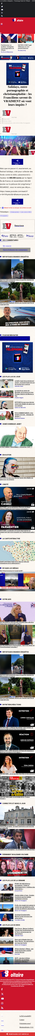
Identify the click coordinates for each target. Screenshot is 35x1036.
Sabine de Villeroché (20, 407)
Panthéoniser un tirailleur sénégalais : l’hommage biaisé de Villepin (7, 47)
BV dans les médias (10, 568)
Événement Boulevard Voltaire (15, 854)
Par (7, 52)
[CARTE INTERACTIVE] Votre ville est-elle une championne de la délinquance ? (14, 562)
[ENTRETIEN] (16, 728)
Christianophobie (7, 123)
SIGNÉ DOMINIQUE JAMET (11, 424)
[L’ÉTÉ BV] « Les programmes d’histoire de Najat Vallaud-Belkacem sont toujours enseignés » (15, 508)
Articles (5, 121)
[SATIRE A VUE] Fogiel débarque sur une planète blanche (25, 46)
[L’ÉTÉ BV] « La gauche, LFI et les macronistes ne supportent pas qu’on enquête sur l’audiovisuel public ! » (17, 532)
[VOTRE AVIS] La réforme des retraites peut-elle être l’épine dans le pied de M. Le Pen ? (17, 623)
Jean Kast (17, 954)
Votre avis (6, 599)
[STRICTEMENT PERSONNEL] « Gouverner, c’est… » (16, 447)
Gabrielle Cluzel (19, 386)
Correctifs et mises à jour (13, 803)
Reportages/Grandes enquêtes (15, 257)
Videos (9, 121)
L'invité (5, 484)
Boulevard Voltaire (20, 418)
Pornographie (26, 123)
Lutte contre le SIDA (18, 123)
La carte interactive (11, 539)
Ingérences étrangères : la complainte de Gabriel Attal (17, 849)
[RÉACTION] (17, 751)
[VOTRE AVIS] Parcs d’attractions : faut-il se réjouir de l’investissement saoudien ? (17, 646)
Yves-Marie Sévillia (20, 920)
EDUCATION (6, 455)
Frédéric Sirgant (19, 397)
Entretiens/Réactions (11, 705)
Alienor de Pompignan (21, 900)
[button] (17, 328)
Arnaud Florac (18, 890)
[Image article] (9, 38)
